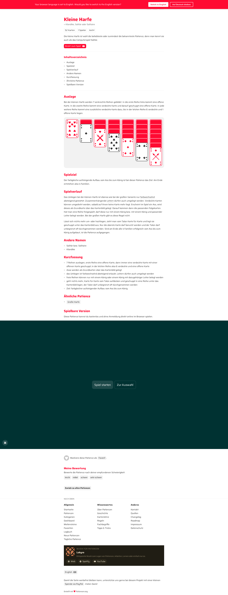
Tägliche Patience (72, 539)
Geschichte (102, 513)
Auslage (70, 62)
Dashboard (69, 520)
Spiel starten (102, 385)
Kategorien (69, 517)
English (68, 572)
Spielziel (70, 66)
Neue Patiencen (71, 535)
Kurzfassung (72, 77)
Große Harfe (74, 302)
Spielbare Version (75, 84)
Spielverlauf (72, 69)
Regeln (100, 520)
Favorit (102, 458)
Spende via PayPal (74, 584)
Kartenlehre (103, 517)
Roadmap (135, 520)
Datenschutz (137, 528)
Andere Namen (73, 73)
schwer (84, 477)
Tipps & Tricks (104, 528)
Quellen (134, 513)
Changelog (136, 517)
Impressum (136, 524)
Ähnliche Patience (75, 80)
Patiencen (69, 513)
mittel (75, 477)
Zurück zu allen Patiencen (77, 488)
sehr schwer (96, 477)
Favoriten (68, 528)
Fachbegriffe (103, 524)
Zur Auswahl (125, 385)
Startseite (68, 509)
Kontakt (135, 509)
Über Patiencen (104, 509)
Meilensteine (70, 524)
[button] (66, 458)
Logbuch (68, 531)
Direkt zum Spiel (73, 46)
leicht (67, 477)
